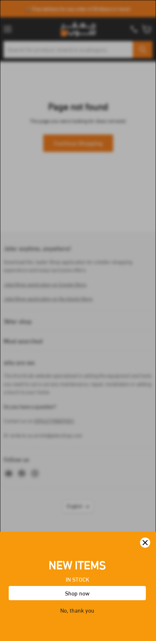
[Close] (145, 543)
